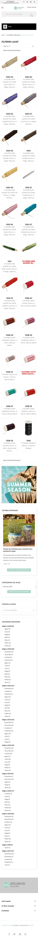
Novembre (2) (9, 751)
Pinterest (30, 2)
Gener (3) (8, 810)
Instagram (34, 2)
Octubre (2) (8, 657)
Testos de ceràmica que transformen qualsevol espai (17, 550)
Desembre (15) (9, 854)
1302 (28, 151)
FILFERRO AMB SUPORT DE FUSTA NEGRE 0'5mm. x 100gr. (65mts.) (28, 157)
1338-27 (9, 406)
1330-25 (9, 114)
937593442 (10, 1)
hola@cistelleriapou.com (11, 3)
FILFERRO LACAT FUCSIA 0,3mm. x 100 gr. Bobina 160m (28, 303)
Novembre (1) (9, 654)
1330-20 (28, 77)
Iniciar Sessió (31, 7)
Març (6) (7, 677)
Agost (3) (8, 697)
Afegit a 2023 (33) (8, 720)
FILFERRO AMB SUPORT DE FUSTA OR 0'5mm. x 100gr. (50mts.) (9, 194)
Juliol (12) (8, 759)
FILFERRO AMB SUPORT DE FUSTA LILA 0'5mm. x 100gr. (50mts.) (28, 120)
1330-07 (28, 114)
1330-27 (28, 224)
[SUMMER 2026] (19, 484)
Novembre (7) (9, 856)
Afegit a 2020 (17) (8, 791)
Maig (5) (7, 705)
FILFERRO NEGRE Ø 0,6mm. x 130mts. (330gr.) (28, 445)
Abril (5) (7, 674)
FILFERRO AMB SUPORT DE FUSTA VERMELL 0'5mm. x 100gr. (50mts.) (9, 304)
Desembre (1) (9, 776)
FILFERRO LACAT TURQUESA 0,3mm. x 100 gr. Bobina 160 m (9, 411)
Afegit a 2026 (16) (8, 626)
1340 (28, 440)
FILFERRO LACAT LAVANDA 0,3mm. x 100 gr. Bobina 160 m (28, 340)
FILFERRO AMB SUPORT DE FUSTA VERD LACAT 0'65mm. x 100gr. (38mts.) (9, 267)
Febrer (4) (8, 643)
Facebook (9, 934)
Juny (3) (7, 632)
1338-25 (28, 335)
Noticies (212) (7, 586)
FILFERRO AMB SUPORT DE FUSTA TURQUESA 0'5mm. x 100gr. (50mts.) (28, 231)
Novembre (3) (9, 779)
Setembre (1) (9, 660)
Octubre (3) (8, 753)
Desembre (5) (9, 816)
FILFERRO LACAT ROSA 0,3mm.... (28, 373)
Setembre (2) (9, 731)
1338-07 (9, 372)
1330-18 (9, 224)
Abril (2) (7, 637)
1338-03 (9, 335)
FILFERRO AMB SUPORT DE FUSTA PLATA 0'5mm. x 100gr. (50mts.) (28, 194)
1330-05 (9, 77)
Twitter (27, 2)
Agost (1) (7, 629)
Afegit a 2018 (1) (7, 845)
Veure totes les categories (19, 591)
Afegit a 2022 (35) (8, 745)
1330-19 (9, 298)
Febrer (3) (8, 807)
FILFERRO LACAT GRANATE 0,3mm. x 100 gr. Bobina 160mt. (9, 341)
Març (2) (7, 640)
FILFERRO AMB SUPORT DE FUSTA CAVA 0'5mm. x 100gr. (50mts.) (9, 83)
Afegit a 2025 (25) (8, 649)
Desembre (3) (9, 688)
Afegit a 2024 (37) (8, 686)
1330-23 (9, 151)
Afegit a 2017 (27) (8, 851)
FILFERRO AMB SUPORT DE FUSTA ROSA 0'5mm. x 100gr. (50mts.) (9, 231)
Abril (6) (7, 708)
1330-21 (28, 187)
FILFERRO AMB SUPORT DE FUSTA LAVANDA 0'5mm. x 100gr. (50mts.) (9, 120)
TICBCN (31, 925)
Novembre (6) (9, 725)
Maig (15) (7, 742)
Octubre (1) (8, 691)
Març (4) (7, 711)
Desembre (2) (9, 652)
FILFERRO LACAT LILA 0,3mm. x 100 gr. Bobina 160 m (9, 377)
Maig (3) (7, 785)
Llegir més (6, 563)
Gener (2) (8, 645)
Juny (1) (7, 668)
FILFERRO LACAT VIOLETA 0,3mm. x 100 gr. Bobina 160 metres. (9, 447)
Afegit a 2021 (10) (8, 774)
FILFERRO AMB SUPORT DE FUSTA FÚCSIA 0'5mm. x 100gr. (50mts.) (28, 83)
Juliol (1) (7, 665)
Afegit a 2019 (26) (8, 814)
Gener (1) (7, 682)
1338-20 (28, 298)
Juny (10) (7, 762)
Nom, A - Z (19, 46)
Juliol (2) (7, 699)
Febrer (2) (8, 679)
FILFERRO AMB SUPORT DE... (28, 262)
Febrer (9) (8, 713)
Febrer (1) (7, 767)
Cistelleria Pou (7, 925)
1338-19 (28, 406)
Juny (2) (7, 702)
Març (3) (7, 805)
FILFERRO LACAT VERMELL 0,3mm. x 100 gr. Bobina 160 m (28, 411)
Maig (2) (7, 634)
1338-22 (9, 440)
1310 (9, 261)
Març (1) (7, 836)
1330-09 (9, 187)
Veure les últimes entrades (19, 570)
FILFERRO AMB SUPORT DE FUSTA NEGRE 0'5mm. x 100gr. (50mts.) (9, 157)
